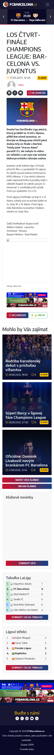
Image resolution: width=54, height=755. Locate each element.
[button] (4, 16)
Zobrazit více (27, 563)
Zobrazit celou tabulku (27, 617)
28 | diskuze (38, 92)
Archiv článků (27, 486)
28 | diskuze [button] (18, 315)
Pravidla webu (27, 749)
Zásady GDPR (27, 744)
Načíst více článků (27, 479)
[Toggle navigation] (47, 5)
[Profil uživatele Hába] (11, 84)
